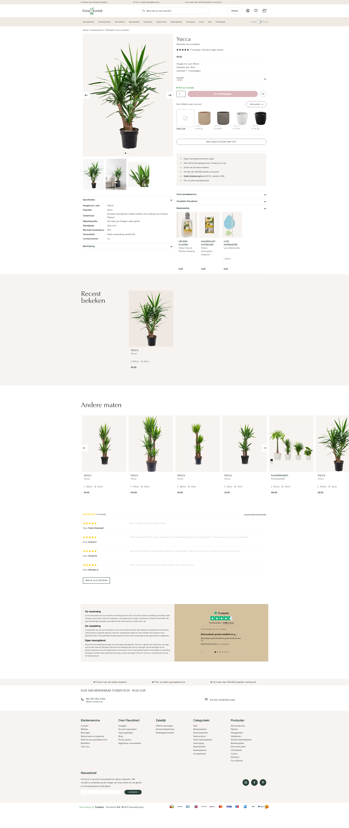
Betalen (84, 729)
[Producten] (248, 11)
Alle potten (255, 104)
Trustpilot (99, 807)
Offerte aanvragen (164, 725)
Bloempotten (199, 746)
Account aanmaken (127, 729)
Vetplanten (236, 736)
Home (86, 30)
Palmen (234, 729)
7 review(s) (195, 49)
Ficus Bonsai (237, 760)
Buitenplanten (200, 729)
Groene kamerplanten (241, 739)
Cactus (234, 753)
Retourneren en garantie (92, 736)
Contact (84, 725)
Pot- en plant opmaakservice (147, 2)
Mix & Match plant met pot (189, 104)
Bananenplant (237, 743)
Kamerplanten (97, 30)
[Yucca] (151, 319)
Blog (120, 736)
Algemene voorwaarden (129, 743)
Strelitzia (235, 757)
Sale (195, 725)
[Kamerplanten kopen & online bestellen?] (92, 11)
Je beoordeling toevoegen (255, 514)
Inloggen (122, 725)
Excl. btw (265, 22)
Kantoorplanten (200, 732)
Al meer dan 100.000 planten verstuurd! (204, 2)
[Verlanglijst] (256, 11)
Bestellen (85, 743)
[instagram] (246, 782)
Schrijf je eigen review (212, 49)
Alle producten (238, 725)
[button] (125, 153)
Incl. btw (253, 22)
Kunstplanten (199, 753)
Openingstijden (125, 732)
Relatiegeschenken (165, 732)
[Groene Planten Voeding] (187, 225)
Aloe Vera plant (238, 746)
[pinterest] (263, 782)
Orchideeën (236, 750)
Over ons (85, 746)
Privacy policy (124, 739)
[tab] (99, 741)
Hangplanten (237, 732)
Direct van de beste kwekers (95, 2)
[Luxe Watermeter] (232, 225)
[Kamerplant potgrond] (209, 225)
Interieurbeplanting (165, 729)
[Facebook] (254, 782)
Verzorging (198, 743)
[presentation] (86, 95)
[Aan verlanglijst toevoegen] (263, 94)
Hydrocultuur (199, 736)
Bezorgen (85, 732)
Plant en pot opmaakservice (94, 739)
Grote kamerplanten (202, 739)
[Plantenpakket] (291, 443)
